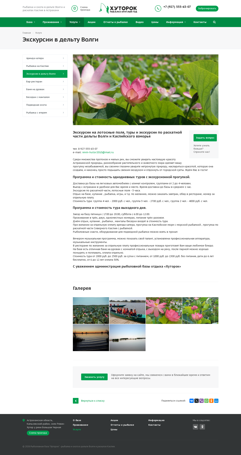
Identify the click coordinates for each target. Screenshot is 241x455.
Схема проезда (85, 8)
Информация (175, 22)
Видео (140, 22)
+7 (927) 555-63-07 (177, 7)
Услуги (74, 22)
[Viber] (201, 401)
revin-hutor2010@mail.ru (98, 152)
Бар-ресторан (34, 81)
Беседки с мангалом (38, 97)
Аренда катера (35, 58)
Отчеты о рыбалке (115, 22)
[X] (196, 401)
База (30, 22)
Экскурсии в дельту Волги (41, 73)
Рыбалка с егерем (36, 112)
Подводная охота (36, 104)
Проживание (52, 22)
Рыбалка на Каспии (37, 65)
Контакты (200, 22)
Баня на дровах (35, 89)
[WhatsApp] (206, 401)
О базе (77, 420)
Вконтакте (195, 427)
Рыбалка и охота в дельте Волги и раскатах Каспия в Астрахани (44, 8)
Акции (91, 22)
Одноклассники (202, 427)
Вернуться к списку (92, 400)
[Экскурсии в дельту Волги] (145, 56)
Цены (154, 22)
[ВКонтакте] (191, 401)
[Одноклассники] (211, 401)
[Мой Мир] (216, 401)
